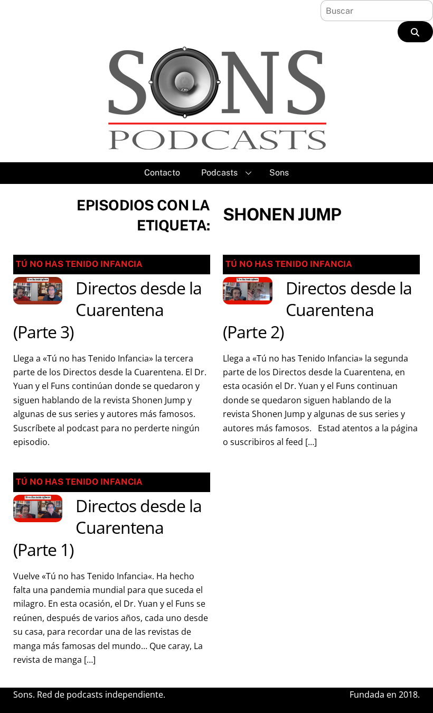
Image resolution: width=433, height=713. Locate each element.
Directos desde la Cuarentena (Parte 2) (317, 309)
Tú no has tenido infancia (79, 264)
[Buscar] (415, 31)
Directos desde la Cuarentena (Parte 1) (107, 527)
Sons (279, 173)
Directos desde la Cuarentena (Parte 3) (107, 309)
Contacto (162, 173)
